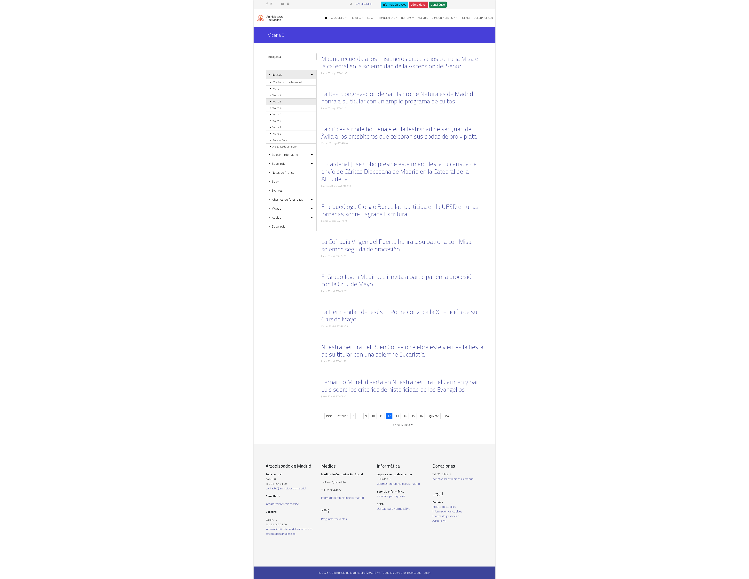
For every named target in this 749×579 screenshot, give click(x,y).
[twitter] (277, 4)
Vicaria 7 (276, 127)
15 (413, 416)
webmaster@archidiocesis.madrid (398, 484)
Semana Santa (280, 140)
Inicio (329, 416)
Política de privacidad (445, 516)
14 (405, 416)
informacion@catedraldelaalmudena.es (289, 529)
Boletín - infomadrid (285, 155)
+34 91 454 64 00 (362, 4)
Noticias (406, 17)
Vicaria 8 (276, 133)
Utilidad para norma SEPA (393, 509)
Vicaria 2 (276, 95)
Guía (370, 17)
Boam (276, 181)
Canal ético (438, 4)
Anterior (342, 416)
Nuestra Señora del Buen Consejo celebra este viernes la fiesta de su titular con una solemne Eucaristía (402, 350)
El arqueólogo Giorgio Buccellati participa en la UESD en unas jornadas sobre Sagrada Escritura (400, 210)
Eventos (277, 190)
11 (381, 416)
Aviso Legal (439, 521)
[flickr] (288, 4)
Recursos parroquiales (391, 496)
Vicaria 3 (276, 101)
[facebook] (267, 4)
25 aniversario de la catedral (287, 82)
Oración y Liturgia (443, 17)
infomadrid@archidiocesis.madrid (342, 498)
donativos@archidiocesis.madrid (453, 479)
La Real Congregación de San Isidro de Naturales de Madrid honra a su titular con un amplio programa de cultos (397, 97)
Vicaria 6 (276, 121)
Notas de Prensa (283, 172)
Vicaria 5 (276, 114)
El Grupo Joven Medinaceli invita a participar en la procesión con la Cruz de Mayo (398, 280)
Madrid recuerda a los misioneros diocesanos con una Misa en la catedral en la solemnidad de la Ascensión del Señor (401, 62)
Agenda (423, 17)
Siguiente (433, 416)
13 (397, 416)
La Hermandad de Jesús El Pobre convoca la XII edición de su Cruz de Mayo (399, 315)
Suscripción (279, 163)
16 (421, 416)
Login (427, 573)
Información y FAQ (394, 4)
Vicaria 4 (276, 108)
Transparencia (388, 17)
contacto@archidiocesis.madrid (286, 488)
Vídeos (276, 208)
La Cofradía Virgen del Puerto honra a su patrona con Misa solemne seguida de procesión (396, 245)
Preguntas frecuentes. (334, 519)
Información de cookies (447, 511)
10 (373, 416)
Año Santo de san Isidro (284, 146)
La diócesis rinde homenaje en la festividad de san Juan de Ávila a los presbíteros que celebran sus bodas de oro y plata (399, 132)
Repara (465, 17)
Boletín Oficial (483, 17)
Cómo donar (419, 4)
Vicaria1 (276, 88)
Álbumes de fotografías (287, 199)
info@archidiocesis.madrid (282, 504)
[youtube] (282, 4)
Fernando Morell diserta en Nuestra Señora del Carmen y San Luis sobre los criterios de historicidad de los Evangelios (400, 385)
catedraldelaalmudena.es (280, 533)
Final (446, 416)
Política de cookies (444, 507)
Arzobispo (337, 17)
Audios (276, 217)
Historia (356, 17)
